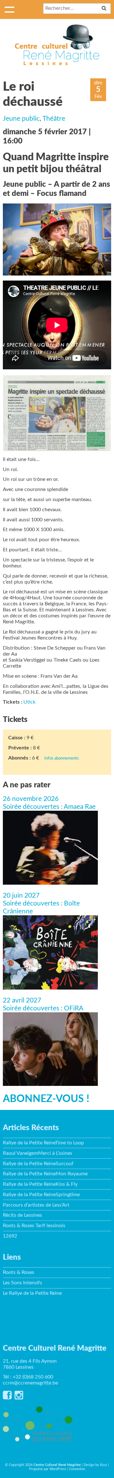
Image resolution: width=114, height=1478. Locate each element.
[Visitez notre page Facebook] (7, 1397)
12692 (10, 1236)
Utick (29, 702)
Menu (9, 9)
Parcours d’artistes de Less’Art (36, 1205)
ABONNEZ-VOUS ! (46, 1099)
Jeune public (21, 118)
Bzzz (103, 1465)
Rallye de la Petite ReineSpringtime (41, 1194)
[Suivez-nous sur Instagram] (19, 1397)
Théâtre (53, 118)
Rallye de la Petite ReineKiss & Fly (40, 1184)
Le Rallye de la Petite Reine (32, 1293)
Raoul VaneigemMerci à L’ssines (37, 1153)
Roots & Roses (18, 1272)
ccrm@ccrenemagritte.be (30, 1382)
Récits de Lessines (22, 1215)
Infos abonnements (61, 758)
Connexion (77, 1469)
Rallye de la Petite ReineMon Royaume (45, 1173)
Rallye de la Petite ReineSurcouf (38, 1163)
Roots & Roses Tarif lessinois (34, 1225)
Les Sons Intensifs (22, 1282)
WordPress (57, 1469)
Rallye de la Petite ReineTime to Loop (43, 1142)
